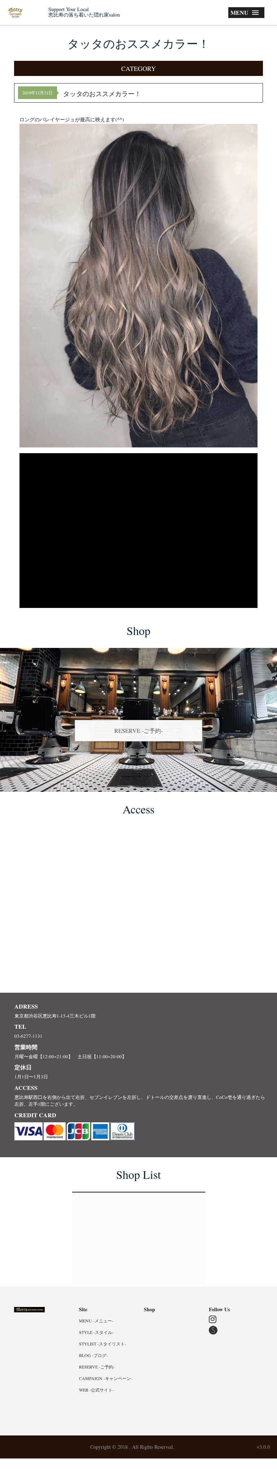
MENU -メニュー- (96, 1321)
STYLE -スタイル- (96, 1332)
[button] (138, 68)
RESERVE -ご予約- (138, 730)
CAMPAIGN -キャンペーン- (105, 1378)
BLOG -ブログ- (93, 1355)
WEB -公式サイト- (96, 1390)
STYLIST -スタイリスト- (102, 1344)
